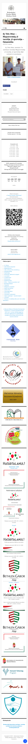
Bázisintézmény (7, 268)
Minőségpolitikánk (8, 283)
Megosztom (7, 85)
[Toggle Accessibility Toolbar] (25, 741)
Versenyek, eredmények (9, 294)
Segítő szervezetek (8, 288)
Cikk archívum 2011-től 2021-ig (11, 269)
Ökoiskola (6, 285)
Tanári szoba (7, 289)
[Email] (24, 28)
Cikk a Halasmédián (14, 77)
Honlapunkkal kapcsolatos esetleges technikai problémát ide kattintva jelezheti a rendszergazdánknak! (14, 726)
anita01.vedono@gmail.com (14, 254)
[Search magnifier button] (24, 119)
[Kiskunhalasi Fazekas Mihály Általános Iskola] (11, 16)
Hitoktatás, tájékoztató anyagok (11, 274)
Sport (11, 93)
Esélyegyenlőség (8, 271)
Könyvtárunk (7, 279)
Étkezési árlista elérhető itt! (14, 241)
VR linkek (6, 297)
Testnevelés (7, 292)
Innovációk (7, 276)
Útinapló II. (16, 582)
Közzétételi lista (8, 280)
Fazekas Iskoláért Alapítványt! (14, 195)
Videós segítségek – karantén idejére (12, 295)
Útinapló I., (11, 582)
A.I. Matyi (6, 265)
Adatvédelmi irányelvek (9, 266)
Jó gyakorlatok (7, 277)
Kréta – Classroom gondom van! (11, 282)
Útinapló (14, 525)
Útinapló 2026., (14, 468)
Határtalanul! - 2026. (14, 466)
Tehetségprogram (8, 291)
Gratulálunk (6, 93)
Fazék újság (7, 273)
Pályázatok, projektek (9, 286)
